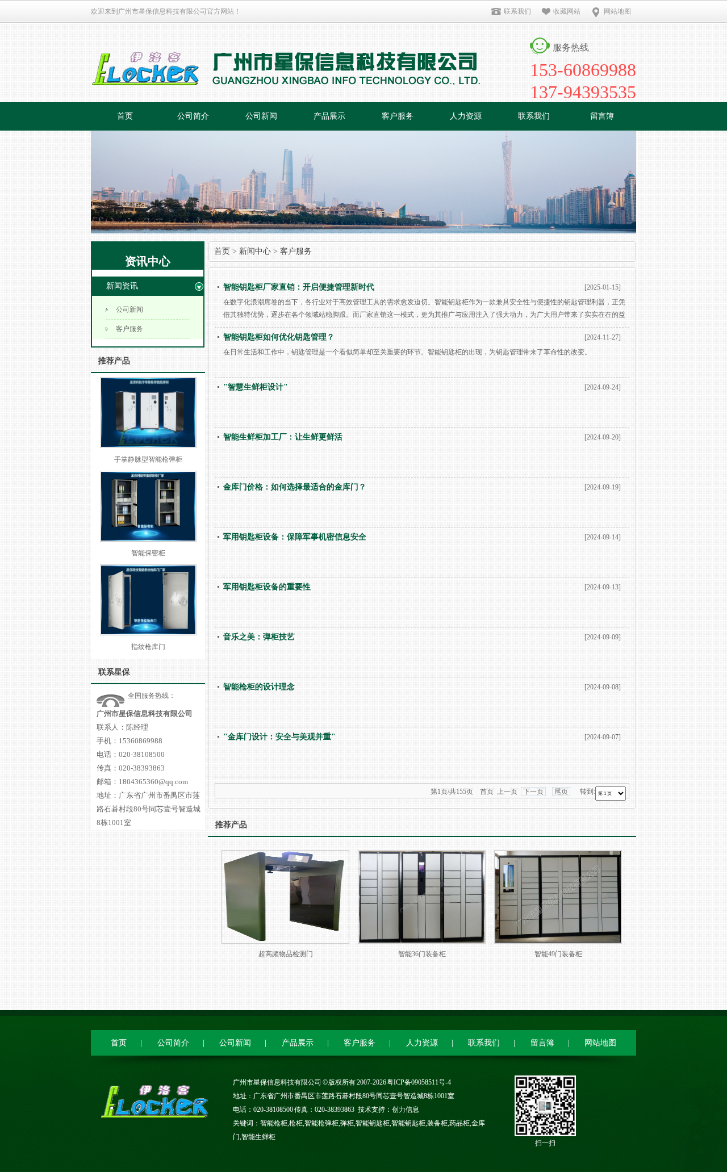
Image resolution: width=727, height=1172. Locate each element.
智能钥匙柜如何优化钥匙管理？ (279, 337)
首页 (125, 116)
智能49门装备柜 (558, 954)
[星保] (151, 1114)
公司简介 (193, 116)
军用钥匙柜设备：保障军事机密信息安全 (294, 537)
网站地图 (617, 11)
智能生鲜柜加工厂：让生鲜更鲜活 (282, 437)
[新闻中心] (363, 231)
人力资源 (466, 116)
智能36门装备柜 (422, 954)
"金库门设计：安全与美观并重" (279, 736)
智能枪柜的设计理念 (259, 687)
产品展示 (329, 116)
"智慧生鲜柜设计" (255, 387)
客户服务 (397, 116)
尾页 (561, 792)
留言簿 (602, 116)
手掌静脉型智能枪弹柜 (148, 459)
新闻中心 (255, 251)
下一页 (533, 792)
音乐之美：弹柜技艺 (259, 637)
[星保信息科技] (289, 63)
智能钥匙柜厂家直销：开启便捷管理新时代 (298, 287)
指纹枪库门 (148, 647)
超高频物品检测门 (285, 954)
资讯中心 (147, 261)
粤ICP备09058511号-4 (419, 1082)
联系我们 (517, 11)
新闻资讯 (122, 286)
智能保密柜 (148, 553)
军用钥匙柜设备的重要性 (267, 587)
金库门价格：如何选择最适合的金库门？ (294, 487)
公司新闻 (261, 116)
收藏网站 (566, 11)
